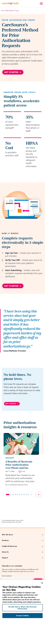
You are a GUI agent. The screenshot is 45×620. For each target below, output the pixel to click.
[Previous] (31, 494)
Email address (7, 576)
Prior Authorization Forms (10, 10)
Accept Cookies (22, 615)
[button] (22, 535)
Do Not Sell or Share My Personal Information (22, 608)
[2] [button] (29, 130)
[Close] (42, 583)
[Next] (38, 494)
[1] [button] (13, 127)
